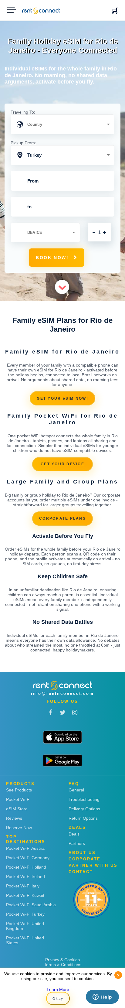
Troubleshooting (84, 799)
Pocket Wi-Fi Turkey (25, 914)
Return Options (83, 818)
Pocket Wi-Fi (18, 799)
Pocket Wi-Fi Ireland (25, 876)
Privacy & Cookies (62, 959)
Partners (77, 843)
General (76, 790)
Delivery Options (84, 808)
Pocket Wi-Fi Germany (27, 857)
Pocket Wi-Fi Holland (26, 867)
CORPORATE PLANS (62, 518)
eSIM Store (17, 808)
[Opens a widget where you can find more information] (102, 997)
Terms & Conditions (62, 964)
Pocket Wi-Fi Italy (22, 885)
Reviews (14, 818)
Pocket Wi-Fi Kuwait (25, 895)
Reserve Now (19, 827)
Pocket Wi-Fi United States (25, 940)
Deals (74, 834)
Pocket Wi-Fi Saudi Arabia (31, 904)
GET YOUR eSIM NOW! (62, 398)
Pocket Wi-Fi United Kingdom (25, 926)
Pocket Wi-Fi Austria (25, 848)
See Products (19, 790)
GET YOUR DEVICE (62, 464)
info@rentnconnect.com (62, 693)
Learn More (58, 989)
